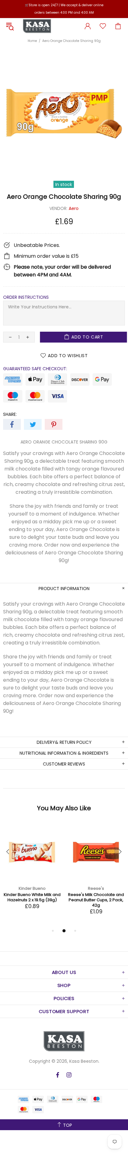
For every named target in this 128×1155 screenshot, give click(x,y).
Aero (74, 208)
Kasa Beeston (37, 26)
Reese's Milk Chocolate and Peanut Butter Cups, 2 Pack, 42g (96, 900)
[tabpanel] (32, 872)
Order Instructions (26, 297)
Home (32, 41)
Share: (10, 414)
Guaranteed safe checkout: (35, 368)
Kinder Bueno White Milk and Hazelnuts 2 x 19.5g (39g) (32, 897)
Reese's (96, 888)
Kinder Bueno (32, 888)
